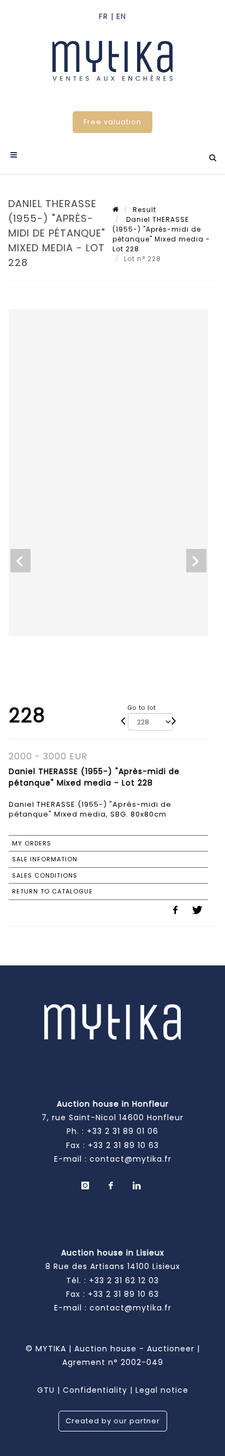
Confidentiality (95, 1390)
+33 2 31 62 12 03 (124, 1280)
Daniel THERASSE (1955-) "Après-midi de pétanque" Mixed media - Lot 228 (161, 234)
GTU (46, 1390)
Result (144, 209)
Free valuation (112, 122)
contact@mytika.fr (130, 1158)
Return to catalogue (52, 891)
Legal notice (161, 1390)
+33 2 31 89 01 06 (122, 1131)
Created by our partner (113, 1421)
